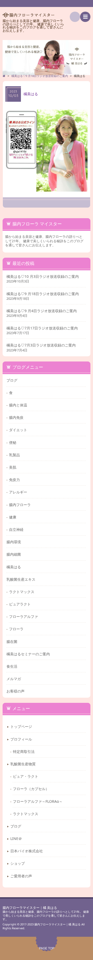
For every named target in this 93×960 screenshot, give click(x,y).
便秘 (12, 442)
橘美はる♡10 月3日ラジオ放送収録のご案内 (42, 276)
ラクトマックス (21, 591)
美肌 (12, 467)
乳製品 (14, 454)
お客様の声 (15, 691)
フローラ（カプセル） (31, 788)
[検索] (75, 17)
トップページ (21, 726)
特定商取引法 (24, 751)
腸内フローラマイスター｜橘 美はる (30, 908)
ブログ (11, 380)
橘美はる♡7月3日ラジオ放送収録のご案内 (41, 345)
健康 (12, 517)
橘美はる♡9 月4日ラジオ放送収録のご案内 (41, 311)
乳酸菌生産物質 (23, 763)
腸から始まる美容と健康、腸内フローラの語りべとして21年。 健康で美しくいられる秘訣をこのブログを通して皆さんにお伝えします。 (46, 915)
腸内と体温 (18, 405)
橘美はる (13, 566)
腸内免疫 (16, 417)
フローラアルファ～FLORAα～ (38, 801)
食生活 (11, 666)
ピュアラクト (20, 604)
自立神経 (16, 529)
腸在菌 (11, 641)
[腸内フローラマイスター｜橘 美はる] (46, 57)
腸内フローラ (20, 504)
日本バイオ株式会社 (26, 850)
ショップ (17, 863)
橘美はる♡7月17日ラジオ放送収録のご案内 (42, 328)
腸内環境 (13, 541)
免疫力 (14, 479)
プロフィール (21, 739)
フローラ (16, 628)
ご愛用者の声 (21, 876)
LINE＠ (16, 838)
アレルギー (18, 492)
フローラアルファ (23, 616)
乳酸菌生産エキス (20, 579)
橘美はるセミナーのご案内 (28, 653)
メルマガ (13, 678)
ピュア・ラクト (25, 776)
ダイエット (18, 429)
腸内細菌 (13, 554)
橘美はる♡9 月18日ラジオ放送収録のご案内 (42, 294)
